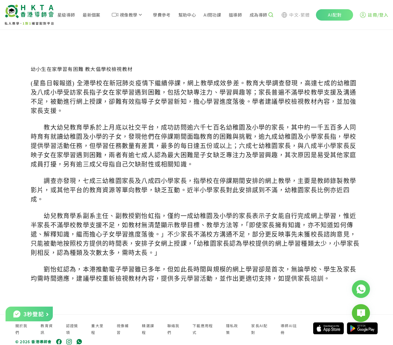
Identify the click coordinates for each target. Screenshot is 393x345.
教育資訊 (47, 329)
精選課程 (148, 329)
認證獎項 (72, 329)
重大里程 (97, 329)
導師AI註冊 (289, 329)
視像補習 (123, 329)
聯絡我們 (173, 329)
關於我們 (21, 329)
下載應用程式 (203, 329)
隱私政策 (232, 329)
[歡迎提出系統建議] (361, 313)
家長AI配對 (259, 329)
